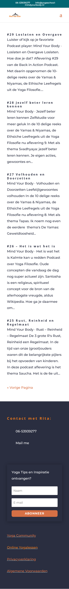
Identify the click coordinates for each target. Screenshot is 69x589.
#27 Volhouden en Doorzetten (26, 176)
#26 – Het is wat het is (31, 246)
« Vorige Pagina (20, 388)
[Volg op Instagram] (17, 455)
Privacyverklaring (21, 559)
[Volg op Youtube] (25, 455)
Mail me (22, 443)
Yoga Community (21, 536)
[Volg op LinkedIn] (32, 455)
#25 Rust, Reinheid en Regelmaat (30, 322)
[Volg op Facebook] (10, 455)
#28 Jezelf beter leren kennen (30, 105)
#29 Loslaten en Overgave (34, 34)
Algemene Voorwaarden (27, 571)
